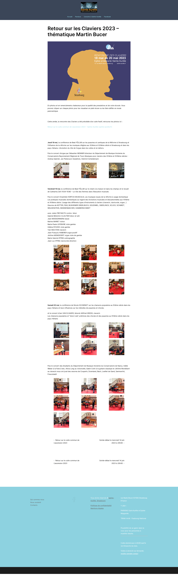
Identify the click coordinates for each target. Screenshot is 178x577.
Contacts (33, 505)
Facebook (107, 17)
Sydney (70, 570)
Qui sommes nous (37, 500)
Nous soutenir (35, 502)
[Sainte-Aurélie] (89, 8)
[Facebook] (73, 501)
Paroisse (78, 17)
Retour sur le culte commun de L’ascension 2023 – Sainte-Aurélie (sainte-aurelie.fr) (80, 127)
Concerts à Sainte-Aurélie (92, 17)
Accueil (69, 17)
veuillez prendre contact (129, 554)
